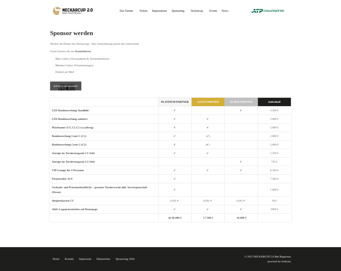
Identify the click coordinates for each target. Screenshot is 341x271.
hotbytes (286, 261)
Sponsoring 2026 (125, 258)
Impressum (85, 258)
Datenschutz (103, 258)
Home (56, 258)
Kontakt (69, 258)
